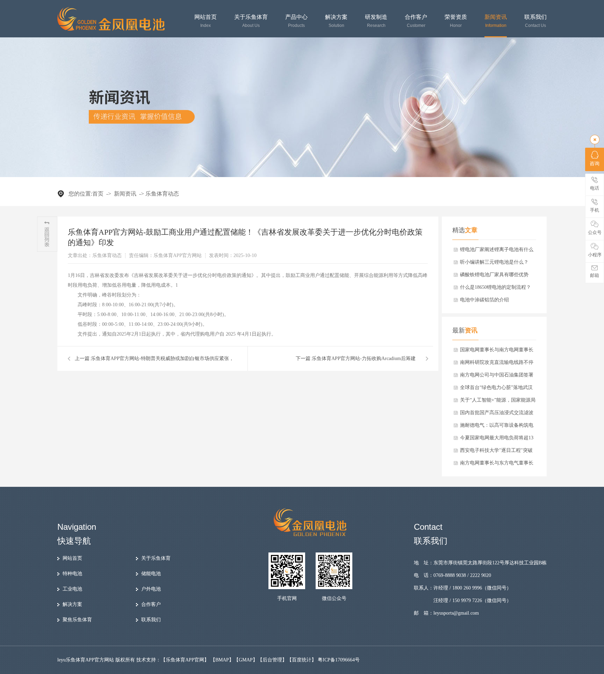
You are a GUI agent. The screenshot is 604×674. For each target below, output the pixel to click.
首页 (97, 194)
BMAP (222, 659)
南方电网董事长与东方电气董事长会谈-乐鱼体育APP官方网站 (496, 464)
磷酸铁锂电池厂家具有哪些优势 (494, 274)
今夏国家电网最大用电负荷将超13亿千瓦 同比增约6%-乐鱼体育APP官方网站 (496, 439)
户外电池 (151, 589)
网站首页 (205, 21)
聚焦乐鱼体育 (77, 619)
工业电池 (72, 589)
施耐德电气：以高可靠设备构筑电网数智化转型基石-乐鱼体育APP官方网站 (497, 427)
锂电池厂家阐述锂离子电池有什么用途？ (496, 251)
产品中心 (296, 21)
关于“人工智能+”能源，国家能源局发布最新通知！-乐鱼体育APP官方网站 (497, 401)
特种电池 (72, 573)
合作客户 (416, 21)
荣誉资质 (456, 21)
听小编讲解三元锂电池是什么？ (494, 262)
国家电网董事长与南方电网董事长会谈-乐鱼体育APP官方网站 (496, 351)
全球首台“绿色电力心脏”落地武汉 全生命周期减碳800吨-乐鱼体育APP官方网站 (498, 389)
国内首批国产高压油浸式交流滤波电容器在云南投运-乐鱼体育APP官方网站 (497, 414)
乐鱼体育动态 (162, 194)
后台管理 (272, 659)
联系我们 (535, 21)
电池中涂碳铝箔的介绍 (484, 299)
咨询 (594, 163)
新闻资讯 (495, 21)
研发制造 (376, 21)
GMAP (246, 659)
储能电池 (151, 573)
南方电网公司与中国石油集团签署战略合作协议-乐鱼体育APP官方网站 (497, 376)
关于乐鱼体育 (251, 21)
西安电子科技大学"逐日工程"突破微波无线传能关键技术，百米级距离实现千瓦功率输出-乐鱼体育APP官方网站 (497, 452)
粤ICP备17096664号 (339, 659)
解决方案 (336, 21)
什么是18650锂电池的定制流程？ (495, 287)
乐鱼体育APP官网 (185, 659)
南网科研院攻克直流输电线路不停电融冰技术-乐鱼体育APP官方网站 (497, 364)
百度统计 (301, 659)
